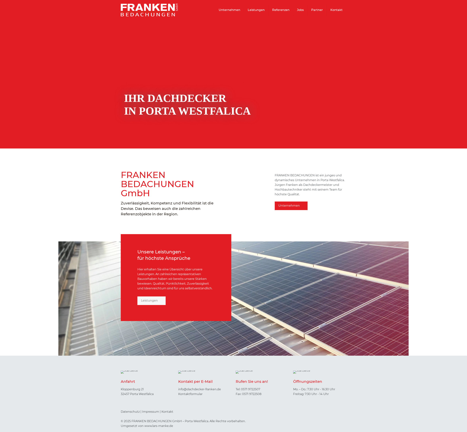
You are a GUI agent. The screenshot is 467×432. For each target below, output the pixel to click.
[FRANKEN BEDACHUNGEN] (149, 10)
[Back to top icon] (342, 411)
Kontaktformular (190, 394)
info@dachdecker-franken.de (199, 389)
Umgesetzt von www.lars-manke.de (147, 426)
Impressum (150, 411)
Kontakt (167, 411)
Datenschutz (130, 411)
